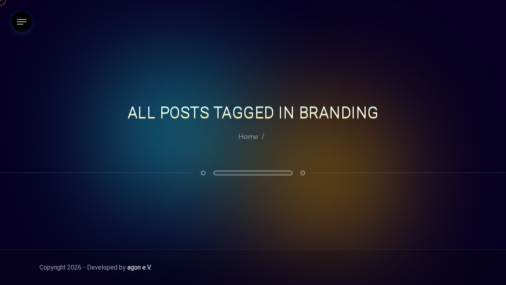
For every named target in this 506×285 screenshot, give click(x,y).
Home (248, 136)
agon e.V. (139, 267)
